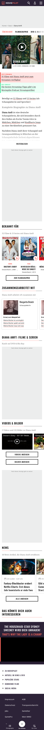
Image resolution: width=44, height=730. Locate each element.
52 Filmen (17, 98)
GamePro (8, 717)
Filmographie (21, 31)
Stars (10, 26)
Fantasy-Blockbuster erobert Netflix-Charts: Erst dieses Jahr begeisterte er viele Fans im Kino (18, 586)
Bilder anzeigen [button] (22, 461)
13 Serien (31, 98)
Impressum (9, 699)
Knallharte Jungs (33, 122)
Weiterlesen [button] (22, 143)
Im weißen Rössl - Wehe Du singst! (29, 267)
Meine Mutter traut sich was (13, 326)
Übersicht (7, 31)
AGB (23, 699)
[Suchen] (29, 3)
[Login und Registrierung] (35, 3)
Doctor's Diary (10, 266)
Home (4, 26)
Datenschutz (10, 705)
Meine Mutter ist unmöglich (13, 320)
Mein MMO (26, 717)
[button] (10, 727)
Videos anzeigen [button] (22, 454)
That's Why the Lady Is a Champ (22, 634)
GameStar (26, 711)
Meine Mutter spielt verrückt (13, 323)
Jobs (6, 711)
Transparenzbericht (30, 705)
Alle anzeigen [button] (22, 598)
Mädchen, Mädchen (11, 122)
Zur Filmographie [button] (22, 278)
